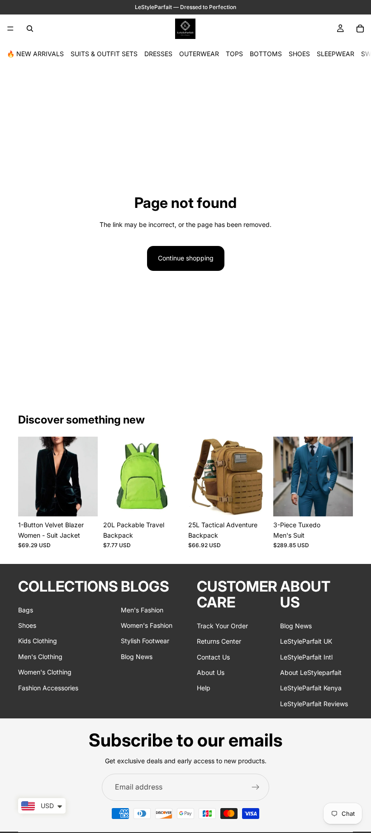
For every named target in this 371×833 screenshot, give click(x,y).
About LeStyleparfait (311, 672)
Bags (25, 609)
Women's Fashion (146, 625)
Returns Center (219, 641)
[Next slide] (88, 476)
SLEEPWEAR (335, 54)
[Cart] (360, 29)
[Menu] (10, 28)
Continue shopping (186, 258)
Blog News (136, 656)
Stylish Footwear (145, 641)
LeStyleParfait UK (306, 641)
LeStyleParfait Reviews (314, 704)
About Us (210, 672)
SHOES (299, 54)
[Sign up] (255, 787)
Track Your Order (222, 626)
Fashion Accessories (48, 687)
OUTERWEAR (199, 54)
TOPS (234, 54)
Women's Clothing (44, 672)
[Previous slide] (28, 476)
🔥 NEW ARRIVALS (35, 54)
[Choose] (84, 502)
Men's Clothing (40, 656)
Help (203, 688)
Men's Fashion (142, 609)
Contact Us (213, 656)
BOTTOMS (266, 54)
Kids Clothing (37, 641)
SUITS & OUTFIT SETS (104, 54)
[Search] (30, 29)
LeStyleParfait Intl (306, 656)
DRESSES (158, 54)
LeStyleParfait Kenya (311, 688)
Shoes (27, 625)
